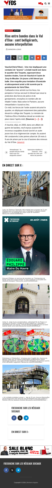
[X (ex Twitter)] (20, 417)
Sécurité (17, 30)
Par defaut (9, 30)
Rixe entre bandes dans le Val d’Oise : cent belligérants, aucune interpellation (24, 40)
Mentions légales (32, 482)
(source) (20, 142)
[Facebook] (14, 417)
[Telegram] (26, 417)
